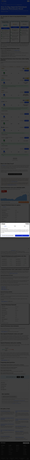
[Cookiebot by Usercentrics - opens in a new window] (26, 224)
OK (22, 235)
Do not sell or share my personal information (8, 235)
